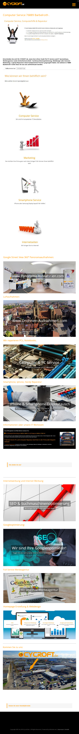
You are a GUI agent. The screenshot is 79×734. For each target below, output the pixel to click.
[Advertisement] (38, 51)
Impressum (61, 729)
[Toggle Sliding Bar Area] (77, 1)
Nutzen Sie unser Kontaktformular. (20, 706)
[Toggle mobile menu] (74, 5)
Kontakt (67, 729)
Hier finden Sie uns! (15, 465)
